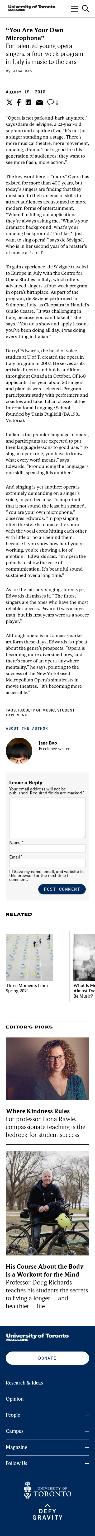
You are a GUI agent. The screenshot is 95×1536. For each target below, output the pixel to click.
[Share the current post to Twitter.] (9, 102)
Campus (14, 1431)
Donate (47, 1358)
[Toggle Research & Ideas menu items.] (87, 1383)
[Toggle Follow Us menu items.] (87, 1463)
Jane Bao (22, 71)
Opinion (15, 1399)
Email (15, 857)
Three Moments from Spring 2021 (27, 988)
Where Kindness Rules (38, 1111)
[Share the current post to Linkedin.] (28, 102)
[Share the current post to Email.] (39, 102)
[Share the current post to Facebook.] (19, 102)
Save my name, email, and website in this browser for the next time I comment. (46, 875)
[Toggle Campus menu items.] (87, 1431)
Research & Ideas (24, 1383)
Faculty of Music (36, 710)
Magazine (16, 1447)
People (13, 1415)
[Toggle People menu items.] (87, 1415)
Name (16, 842)
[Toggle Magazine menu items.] (87, 1447)
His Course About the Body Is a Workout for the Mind (45, 1270)
